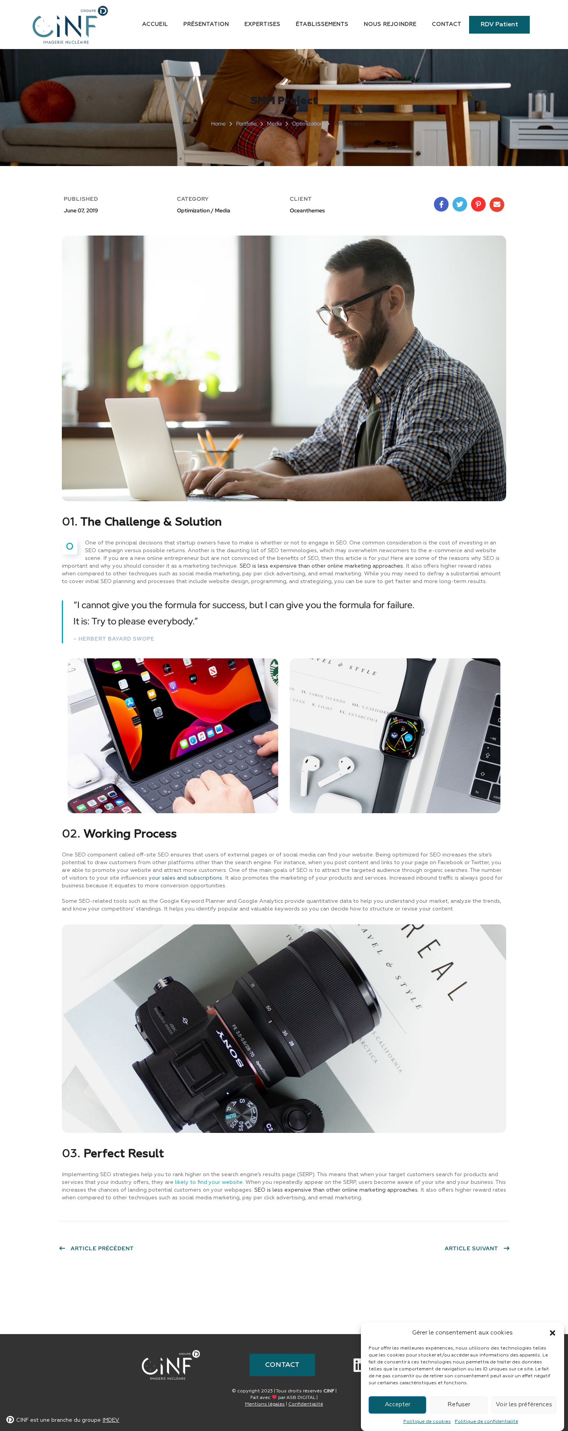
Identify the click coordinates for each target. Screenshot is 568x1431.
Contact (446, 24)
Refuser (458, 1404)
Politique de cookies (427, 1421)
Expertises (263, 24)
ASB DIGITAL (300, 1397)
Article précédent (102, 1248)
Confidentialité (305, 1404)
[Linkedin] (360, 1365)
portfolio (246, 123)
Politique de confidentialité (486, 1421)
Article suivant (471, 1248)
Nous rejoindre (390, 24)
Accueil (155, 24)
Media (274, 123)
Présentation (206, 24)
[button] (552, 1333)
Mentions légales (265, 1404)
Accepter (397, 1404)
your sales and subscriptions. (186, 878)
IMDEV (110, 1420)
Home (218, 123)
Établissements (322, 24)
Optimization (307, 123)
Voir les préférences (524, 1404)
